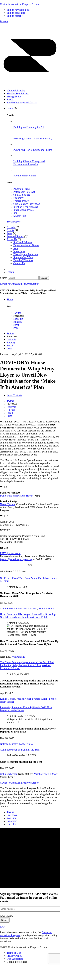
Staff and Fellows (22, 242)
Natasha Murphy (9, 744)
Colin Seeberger (8, 608)
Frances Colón (40, 698)
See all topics (13, 221)
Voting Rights (14, 96)
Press (9, 233)
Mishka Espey (41, 774)
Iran (15, 212)
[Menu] (30, 84)
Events (10, 230)
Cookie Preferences (17, 961)
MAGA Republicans (17, 93)
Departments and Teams (26, 245)
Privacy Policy (14, 955)
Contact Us (19, 263)
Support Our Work (23, 257)
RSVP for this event (10, 553)
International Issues (23, 209)
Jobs (15, 248)
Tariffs (10, 99)
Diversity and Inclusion (25, 254)
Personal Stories (15, 236)
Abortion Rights (21, 188)
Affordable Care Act (24, 191)
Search (3, 277)
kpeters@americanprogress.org (16, 559)
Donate (4, 21)
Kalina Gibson (7, 698)
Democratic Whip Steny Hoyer (16, 495)
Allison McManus (27, 608)
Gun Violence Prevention (26, 203)
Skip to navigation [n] (18, 9)
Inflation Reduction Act (25, 206)
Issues (10, 108)
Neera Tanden (7, 504)
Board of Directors (23, 260)
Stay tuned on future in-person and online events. (29, 897)
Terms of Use (14, 952)
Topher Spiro (26, 744)
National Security (16, 90)
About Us (12, 239)
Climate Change (21, 194)
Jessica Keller (24, 698)
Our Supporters (15, 958)
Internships (19, 251)
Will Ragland (18, 656)
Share (10, 299)
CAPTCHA (6, 915)
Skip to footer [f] (15, 15)
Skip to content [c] (16, 12)
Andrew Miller (46, 608)
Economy (18, 197)
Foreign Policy (21, 200)
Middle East (19, 215)
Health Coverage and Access (22, 102)
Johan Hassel (7, 701)
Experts (11, 227)
